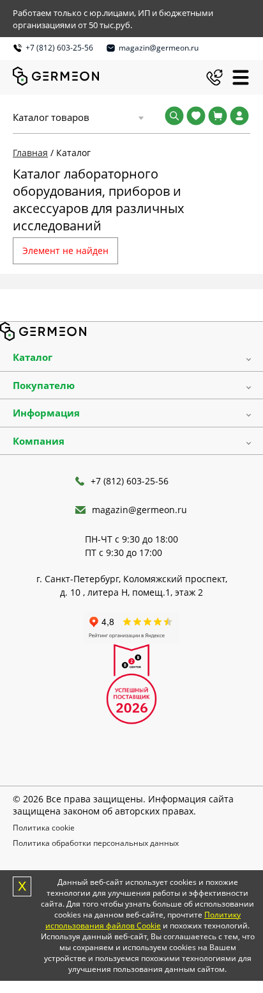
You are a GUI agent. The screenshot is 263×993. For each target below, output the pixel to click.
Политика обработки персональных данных (96, 843)
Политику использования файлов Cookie (143, 920)
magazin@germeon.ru (159, 47)
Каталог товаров (51, 117)
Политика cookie (44, 827)
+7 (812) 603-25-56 (59, 47)
